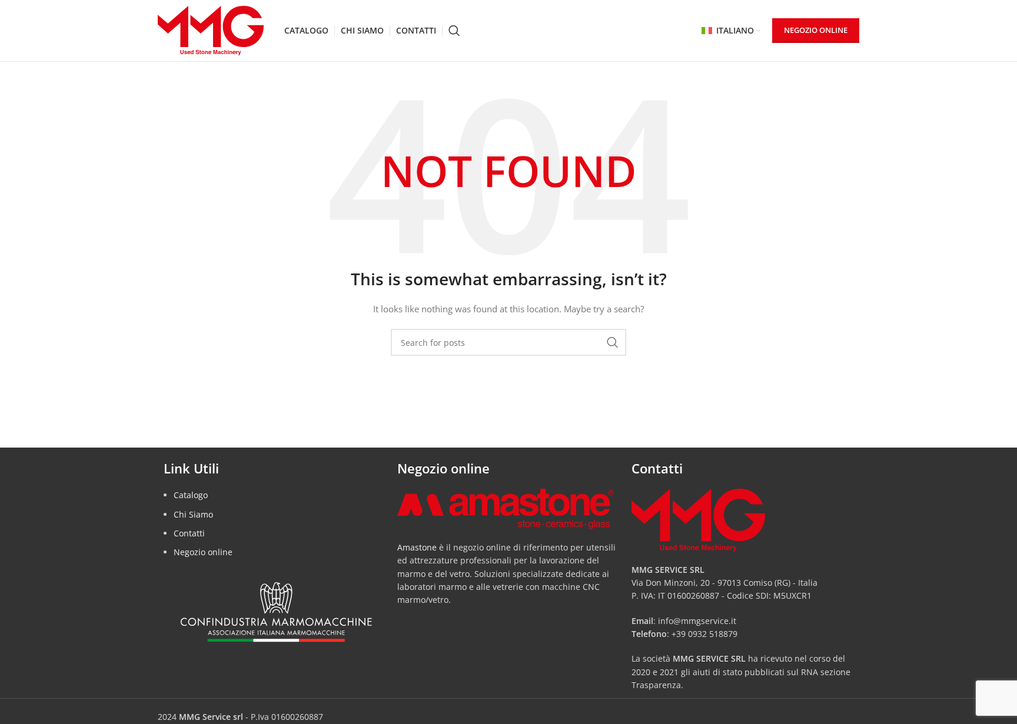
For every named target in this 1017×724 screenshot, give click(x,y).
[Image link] (505, 507)
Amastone (417, 547)
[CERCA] (612, 342)
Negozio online (203, 552)
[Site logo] (211, 29)
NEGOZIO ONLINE (816, 30)
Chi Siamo (193, 514)
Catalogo (191, 495)
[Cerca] (454, 30)
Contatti (189, 533)
